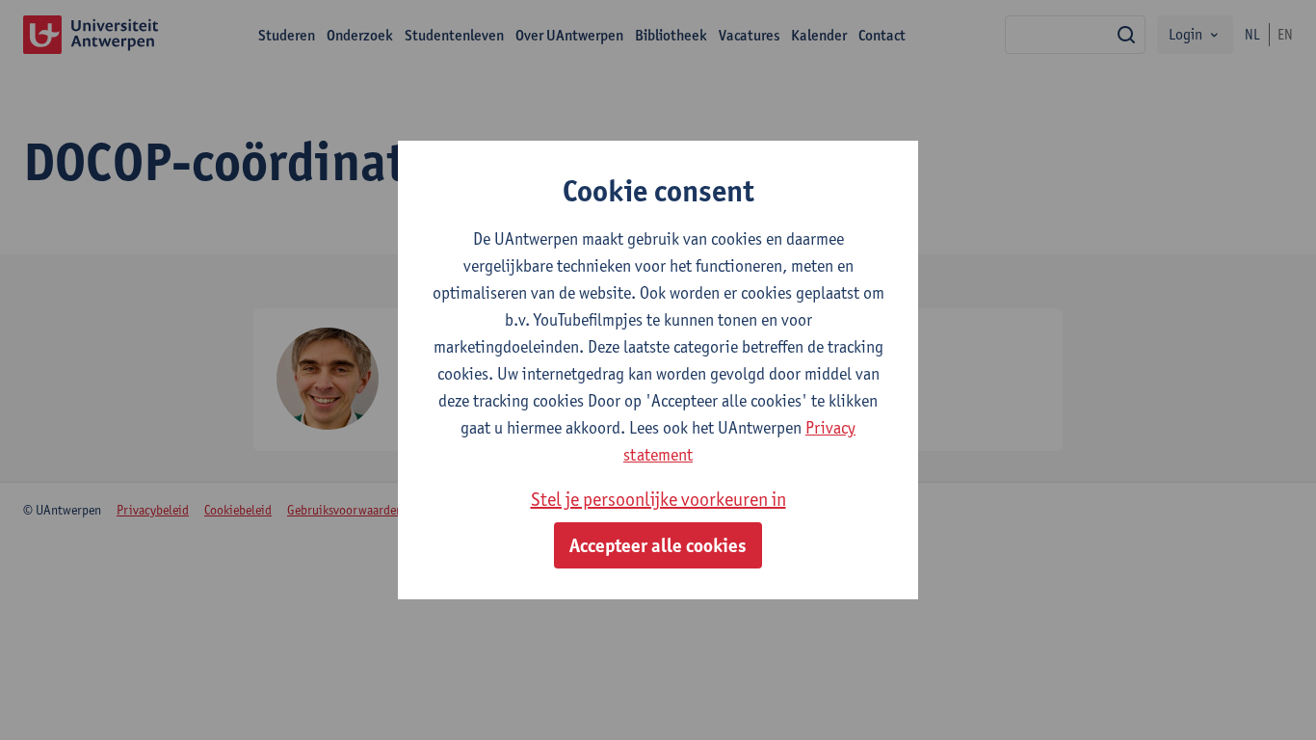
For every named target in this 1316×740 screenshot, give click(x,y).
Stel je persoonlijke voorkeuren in (658, 499)
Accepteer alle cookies (658, 545)
